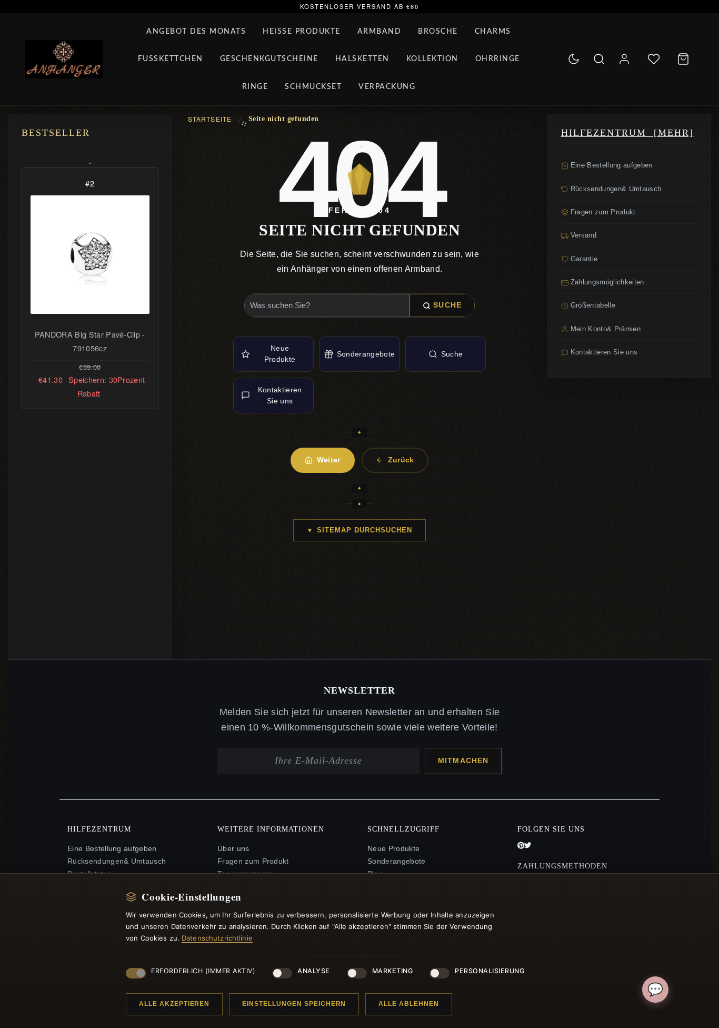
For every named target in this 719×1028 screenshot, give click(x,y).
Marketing (392, 971)
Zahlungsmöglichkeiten (606, 282)
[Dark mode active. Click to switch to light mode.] (573, 59)
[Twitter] (528, 802)
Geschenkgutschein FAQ (260, 856)
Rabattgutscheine (247, 869)
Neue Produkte (280, 353)
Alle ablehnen (408, 1003)
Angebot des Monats (196, 31)
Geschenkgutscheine (269, 59)
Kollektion (432, 59)
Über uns (233, 805)
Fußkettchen (170, 59)
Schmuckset (313, 87)
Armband (379, 31)
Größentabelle (591, 305)
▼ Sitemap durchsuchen (359, 530)
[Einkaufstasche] (683, 59)
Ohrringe (497, 59)
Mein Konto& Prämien (604, 329)
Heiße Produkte (302, 31)
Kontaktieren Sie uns (280, 395)
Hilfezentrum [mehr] (627, 132)
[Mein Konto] (624, 59)
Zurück (401, 460)
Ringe (255, 87)
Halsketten (362, 59)
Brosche (438, 31)
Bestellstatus (89, 831)
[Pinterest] (520, 802)
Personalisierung (489, 971)
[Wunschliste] (653, 59)
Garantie (583, 259)
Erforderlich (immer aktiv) (203, 971)
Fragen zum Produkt (602, 212)
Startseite (210, 118)
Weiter (329, 460)
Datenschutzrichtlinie (217, 938)
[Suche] (599, 59)
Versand (582, 235)
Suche (447, 305)
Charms (493, 31)
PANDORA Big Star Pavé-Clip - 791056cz (90, 341)
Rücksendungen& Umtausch (615, 189)
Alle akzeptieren (174, 1003)
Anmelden (385, 856)
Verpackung (386, 87)
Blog (375, 831)
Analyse (313, 971)
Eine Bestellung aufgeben (610, 165)
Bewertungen (390, 843)
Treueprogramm (245, 831)
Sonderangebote (366, 354)
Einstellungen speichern (294, 1003)
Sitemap (231, 843)
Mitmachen (463, 717)
